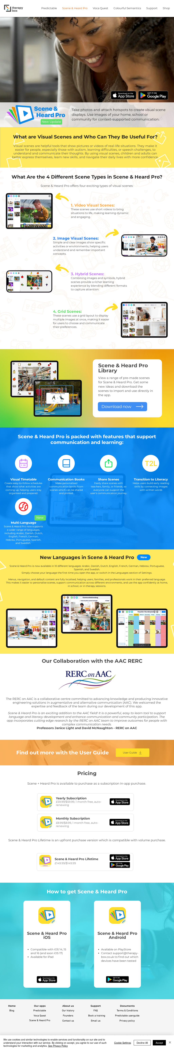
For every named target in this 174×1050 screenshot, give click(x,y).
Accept (159, 1042)
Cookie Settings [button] (122, 1042)
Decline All (142, 1042)
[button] (39, 1006)
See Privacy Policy (58, 1045)
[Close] (170, 1042)
